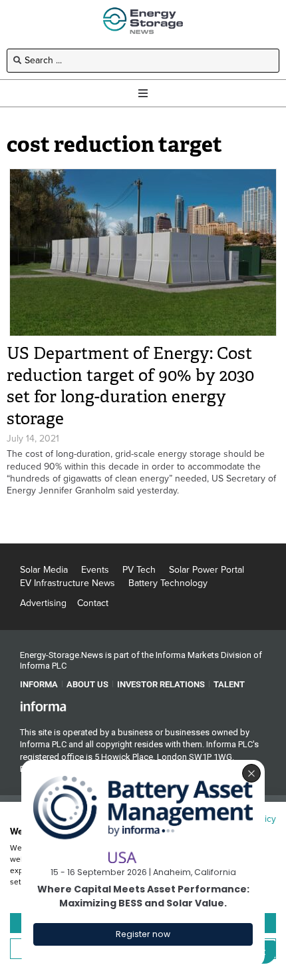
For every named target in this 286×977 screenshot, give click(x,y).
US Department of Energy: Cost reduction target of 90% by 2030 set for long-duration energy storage (130, 386)
